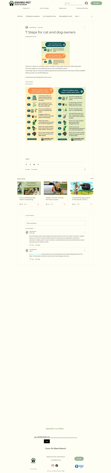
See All (92, 178)
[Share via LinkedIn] (34, 164)
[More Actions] (85, 232)
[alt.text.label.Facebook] (86, 3)
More (76, 16)
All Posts (20, 16)
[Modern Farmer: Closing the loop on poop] (55, 188)
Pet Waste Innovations (33, 16)
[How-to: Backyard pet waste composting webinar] (29, 188)
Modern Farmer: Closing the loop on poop (54, 198)
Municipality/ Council (65, 16)
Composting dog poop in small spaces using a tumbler (81, 198)
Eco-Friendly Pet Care (49, 16)
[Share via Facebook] (26, 164)
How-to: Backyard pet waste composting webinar (27, 198)
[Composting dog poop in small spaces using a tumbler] (82, 188)
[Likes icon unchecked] (30, 245)
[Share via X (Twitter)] (30, 164)
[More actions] (85, 27)
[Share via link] (38, 164)
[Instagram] (52, 465)
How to (27, 159)
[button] (91, 16)
